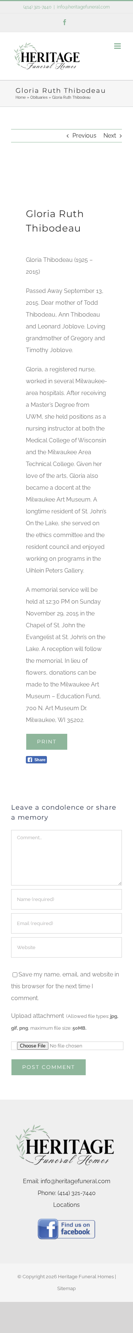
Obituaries (39, 97)
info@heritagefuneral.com (83, 7)
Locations (66, 1204)
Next (109, 135)
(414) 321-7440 (37, 7)
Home (21, 97)
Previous (84, 135)
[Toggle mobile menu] (118, 46)
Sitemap (66, 1288)
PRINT (47, 741)
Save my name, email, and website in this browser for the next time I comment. (65, 986)
